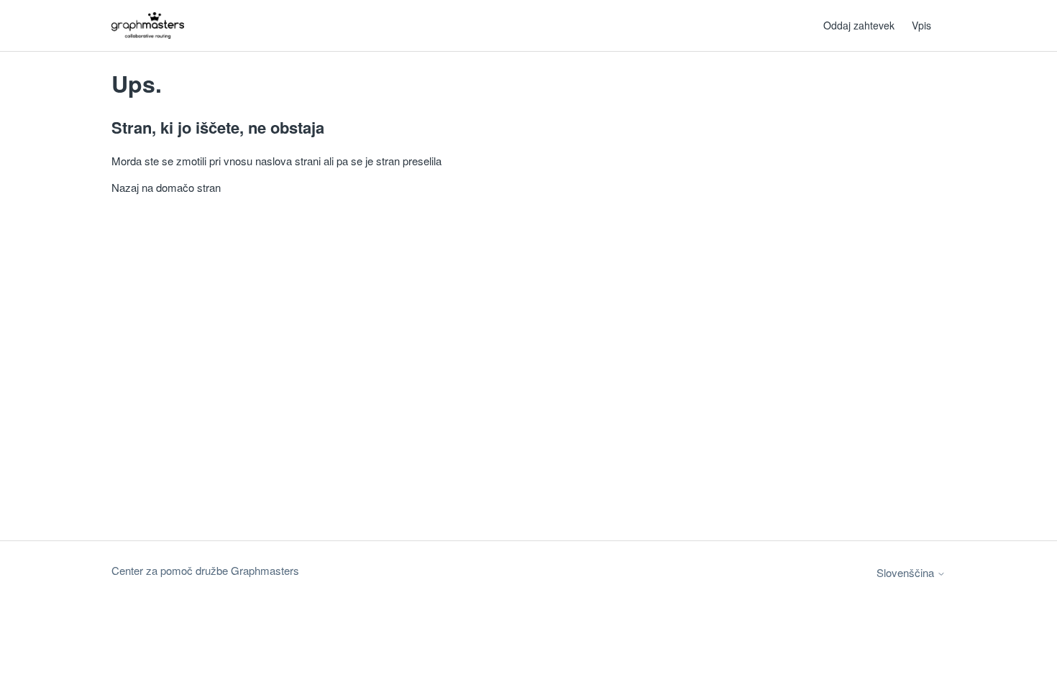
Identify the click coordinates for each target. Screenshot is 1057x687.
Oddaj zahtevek (858, 25)
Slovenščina (907, 572)
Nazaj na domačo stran (166, 187)
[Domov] (147, 25)
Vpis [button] (921, 25)
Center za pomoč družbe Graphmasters (205, 570)
